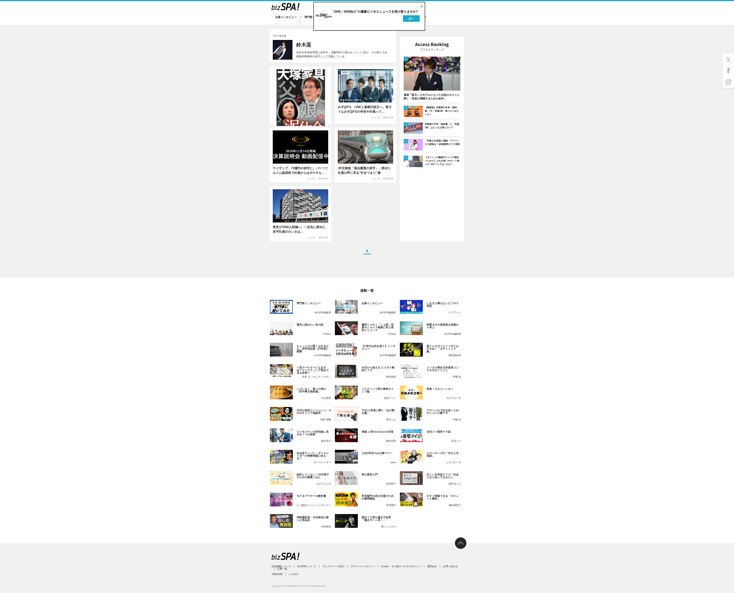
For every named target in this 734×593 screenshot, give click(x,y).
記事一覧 (282, 568)
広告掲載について (281, 566)
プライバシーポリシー (362, 566)
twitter (728, 59)
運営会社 (432, 566)
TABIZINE (277, 574)
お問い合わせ (450, 566)
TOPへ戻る (460, 543)
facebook (728, 70)
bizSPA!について (306, 566)
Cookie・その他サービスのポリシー (401, 566)
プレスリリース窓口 (333, 566)
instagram (728, 82)
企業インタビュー (286, 17)
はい (411, 18)
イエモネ (294, 574)
